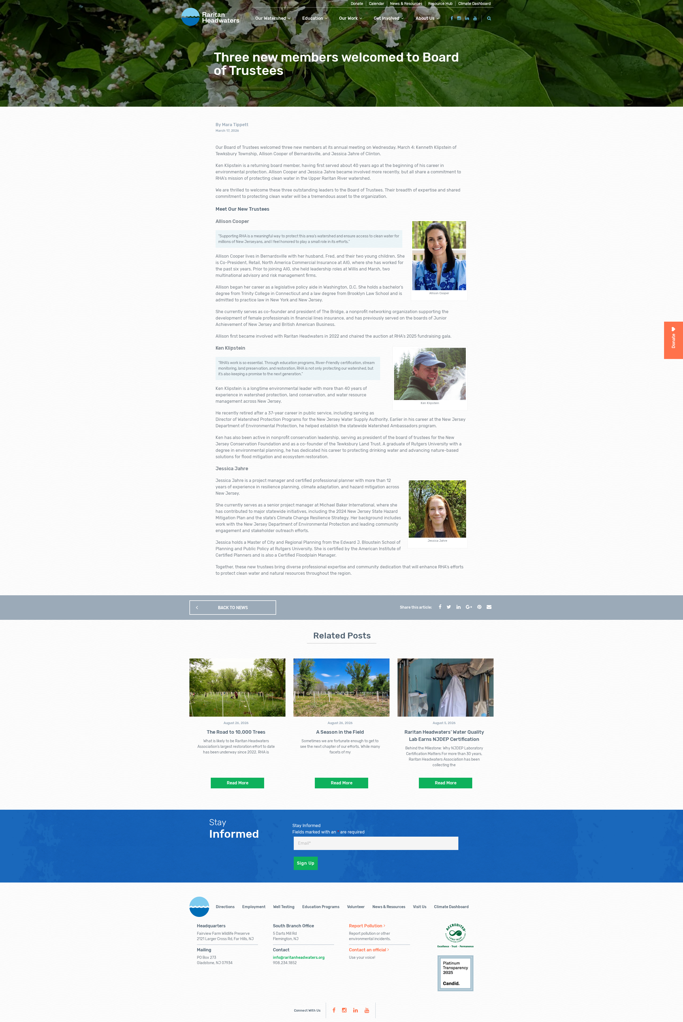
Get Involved (386, 18)
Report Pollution (365, 925)
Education (312, 18)
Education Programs (320, 907)
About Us (425, 18)
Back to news (233, 607)
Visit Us (419, 907)
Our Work (348, 18)
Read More (237, 782)
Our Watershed (270, 18)
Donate (357, 3)
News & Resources (406, 3)
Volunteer (356, 907)
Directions (225, 907)
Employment (253, 907)
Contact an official (367, 949)
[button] (489, 17)
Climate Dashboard (474, 3)
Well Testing (284, 907)
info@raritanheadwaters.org (299, 957)
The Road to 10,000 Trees (236, 732)
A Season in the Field (340, 732)
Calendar (376, 3)
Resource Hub (440, 3)
